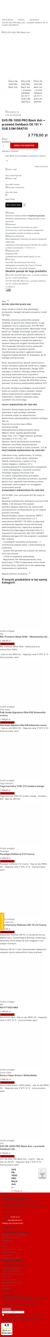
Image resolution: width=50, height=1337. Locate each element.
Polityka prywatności (11, 1237)
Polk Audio (5, 709)
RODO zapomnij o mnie (12, 1274)
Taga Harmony (6, 783)
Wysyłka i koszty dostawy (14, 1234)
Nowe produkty (9, 1279)
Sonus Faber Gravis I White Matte (18, 1075)
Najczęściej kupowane (12, 1282)
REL (2, 634)
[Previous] (4, 91)
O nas (4, 1243)
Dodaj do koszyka (24, 145)
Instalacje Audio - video (13, 1249)
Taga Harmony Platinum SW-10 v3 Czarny (23, 925)
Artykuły (6, 1288)
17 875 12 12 (30, 248)
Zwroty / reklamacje (11, 1268)
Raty (4, 1246)
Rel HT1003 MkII (9, 1007)
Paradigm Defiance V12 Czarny (17, 854)
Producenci (7, 1255)
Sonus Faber (5, 1072)
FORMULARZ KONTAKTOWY (12, 1223)
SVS (2, 1143)
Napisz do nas (34, 256)
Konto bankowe (9, 1252)
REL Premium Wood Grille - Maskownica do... (24, 636)
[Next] (45, 91)
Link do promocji (13, 115)
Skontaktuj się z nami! (14, 230)
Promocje (6, 1277)
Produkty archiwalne (11, 1258)
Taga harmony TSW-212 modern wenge (22, 786)
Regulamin (6, 1240)
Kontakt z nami (9, 1285)
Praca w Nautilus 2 (10, 1271)
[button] (26, 158)
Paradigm (4, 851)
